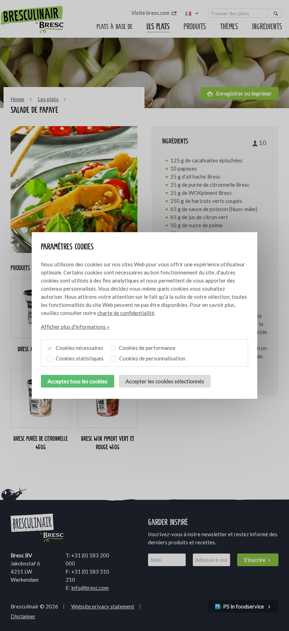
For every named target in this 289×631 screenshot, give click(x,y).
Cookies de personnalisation (151, 358)
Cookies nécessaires (79, 348)
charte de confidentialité (125, 313)
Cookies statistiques (79, 358)
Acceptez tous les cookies (77, 381)
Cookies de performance (147, 348)
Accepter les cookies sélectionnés (164, 381)
